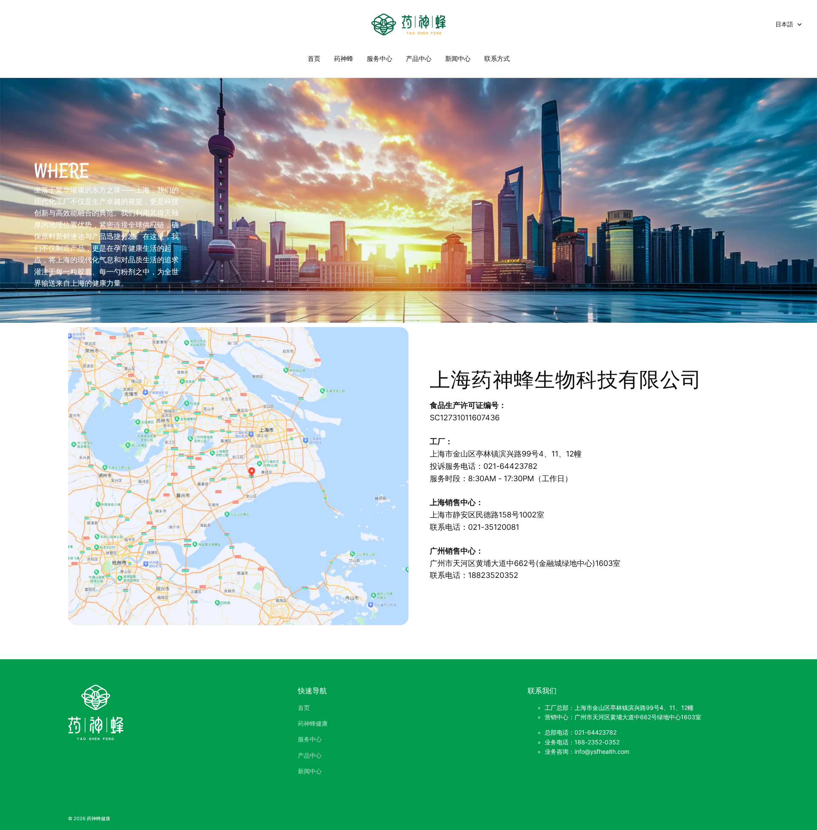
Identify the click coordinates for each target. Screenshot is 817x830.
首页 (314, 59)
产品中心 (418, 59)
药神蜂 (343, 59)
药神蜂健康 (313, 723)
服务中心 (379, 59)
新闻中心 (458, 59)
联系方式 (497, 59)
